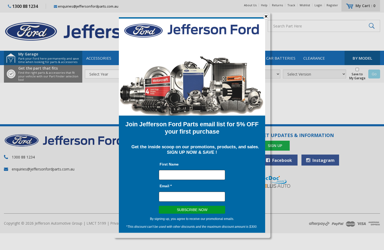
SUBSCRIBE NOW (192, 210)
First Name (169, 164)
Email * (166, 186)
